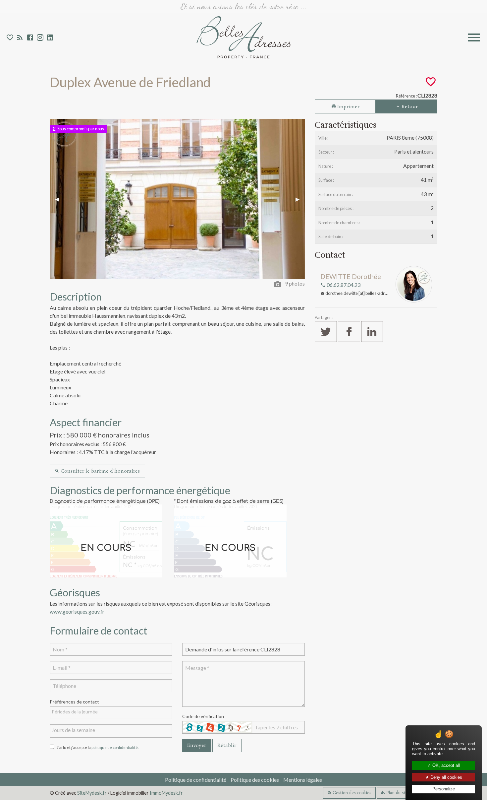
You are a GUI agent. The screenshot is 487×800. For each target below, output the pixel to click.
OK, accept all (445, 765)
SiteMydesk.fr (92, 793)
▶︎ (300, 199)
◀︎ (59, 199)
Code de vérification (203, 716)
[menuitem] (196, 779)
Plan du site (397, 793)
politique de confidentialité (114, 747)
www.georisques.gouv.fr (77, 611)
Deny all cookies (445, 777)
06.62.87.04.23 (343, 285)
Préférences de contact (74, 701)
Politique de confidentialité (195, 779)
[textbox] (113, 711)
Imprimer (347, 106)
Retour (409, 106)
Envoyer (196, 745)
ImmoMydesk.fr (166, 793)
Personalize (443, 788)
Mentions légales (302, 779)
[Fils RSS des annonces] (19, 38)
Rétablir (226, 745)
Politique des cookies (255, 779)
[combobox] (111, 712)
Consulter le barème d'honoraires (99, 471)
